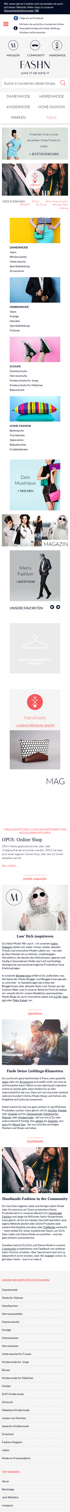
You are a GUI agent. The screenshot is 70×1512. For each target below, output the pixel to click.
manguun (7, 1505)
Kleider (62, 1110)
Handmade (35, 721)
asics (5, 1124)
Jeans (13, 252)
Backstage (8, 1489)
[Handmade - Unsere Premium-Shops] (35, 180)
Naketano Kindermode (15, 1410)
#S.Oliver (41, 204)
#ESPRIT (25, 204)
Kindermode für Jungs (15, 1362)
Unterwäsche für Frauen (16, 1353)
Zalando (53, 1121)
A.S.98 (57, 996)
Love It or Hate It (35, 73)
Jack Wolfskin (10, 1497)
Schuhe (15, 366)
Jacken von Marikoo (14, 1418)
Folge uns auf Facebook (31, 18)
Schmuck (7, 1402)
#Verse (64, 208)
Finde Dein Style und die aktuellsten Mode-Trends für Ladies (44, 144)
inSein (5, 1450)
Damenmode (18, 96)
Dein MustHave (25, 483)
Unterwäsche (18, 261)
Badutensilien (18, 444)
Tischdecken (17, 435)
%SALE (51, 117)
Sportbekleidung (20, 266)
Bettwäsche (17, 430)
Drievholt (8, 1434)
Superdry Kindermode (15, 1426)
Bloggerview (23, 975)
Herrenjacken (10, 1345)
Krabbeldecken (19, 449)
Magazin (13, 55)
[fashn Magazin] (35, 530)
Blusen (6, 1370)
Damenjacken (10, 1337)
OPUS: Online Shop (22, 839)
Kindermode (18, 107)
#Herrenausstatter (57, 201)
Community (9, 1248)
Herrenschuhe (18, 375)
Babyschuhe (17, 389)
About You (18, 1124)
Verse (5, 1481)
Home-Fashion (51, 107)
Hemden (15, 321)
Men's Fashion (25, 574)
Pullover (15, 330)
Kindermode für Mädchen (17, 1378)
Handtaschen (10, 1305)
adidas (39, 1121)
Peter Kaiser (20, 1000)
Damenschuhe (18, 371)
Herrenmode (51, 96)
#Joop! (36, 201)
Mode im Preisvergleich (16, 1458)
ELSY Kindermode (13, 1394)
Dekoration (17, 440)
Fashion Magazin (12, 1442)
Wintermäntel (18, 256)
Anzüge (14, 316)
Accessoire (26, 1081)
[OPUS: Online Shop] (35, 798)
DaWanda (49, 1227)
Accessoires (17, 271)
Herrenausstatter (12, 1313)
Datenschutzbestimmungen (19, 10)
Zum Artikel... (10, 865)
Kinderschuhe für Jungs (24, 380)
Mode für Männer (12, 1297)
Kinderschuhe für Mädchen (26, 385)
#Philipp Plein (60, 204)
